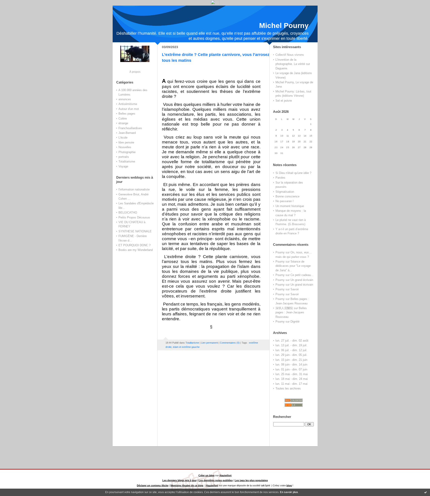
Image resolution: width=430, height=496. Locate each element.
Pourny (280, 252)
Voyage (123, 166)
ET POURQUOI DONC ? (134, 245)
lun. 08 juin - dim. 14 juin (291, 364)
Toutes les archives (288, 388)
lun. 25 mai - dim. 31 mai (291, 374)
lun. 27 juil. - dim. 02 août (291, 340)
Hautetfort (225, 475)
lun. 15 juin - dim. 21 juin (291, 359)
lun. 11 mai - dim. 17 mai (291, 383)
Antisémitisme (127, 104)
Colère (122, 118)
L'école (122, 137)
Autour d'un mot (128, 109)
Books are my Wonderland (135, 250)
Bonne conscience (287, 196)
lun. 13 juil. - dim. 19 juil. (291, 345)
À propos (134, 71)
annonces (124, 99)
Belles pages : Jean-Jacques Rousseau (291, 312)
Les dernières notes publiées (216, 480)
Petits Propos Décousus (134, 217)
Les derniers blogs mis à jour (179, 480)
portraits (123, 156)
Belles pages (126, 113)
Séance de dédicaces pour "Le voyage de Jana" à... (293, 266)
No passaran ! (284, 201)
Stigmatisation (284, 191)
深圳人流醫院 (284, 308)
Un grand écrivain (301, 280)
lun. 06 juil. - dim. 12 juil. (291, 350)
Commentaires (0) (230, 342)
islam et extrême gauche (186, 347)
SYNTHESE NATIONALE (135, 231)
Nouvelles (124, 147)
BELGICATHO (127, 212)
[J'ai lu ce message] (425, 492)
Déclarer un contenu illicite (152, 485)
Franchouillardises (130, 128)
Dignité (294, 321)
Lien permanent (209, 342)
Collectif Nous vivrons (289, 54)
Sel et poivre (283, 100)
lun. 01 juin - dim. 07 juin (291, 369)
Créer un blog (206, 475)
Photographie (126, 152)
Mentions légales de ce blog (186, 485)
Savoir (294, 289)
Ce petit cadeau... (302, 275)
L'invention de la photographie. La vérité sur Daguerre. (292, 64)
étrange (123, 123)
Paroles (280, 177)
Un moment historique (289, 206)
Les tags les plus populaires (251, 480)
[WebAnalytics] (215, 4)
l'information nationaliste (134, 189)
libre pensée (126, 142)
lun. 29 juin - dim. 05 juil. (291, 355)
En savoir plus (289, 492)
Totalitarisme (126, 161)
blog (289, 485)
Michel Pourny (284, 25)
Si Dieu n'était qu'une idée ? (293, 173)
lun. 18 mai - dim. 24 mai (291, 379)
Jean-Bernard (127, 133)
